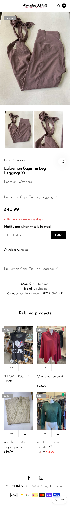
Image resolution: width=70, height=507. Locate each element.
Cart (64, 6)
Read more (25, 367)
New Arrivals (32, 293)
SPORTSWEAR (52, 293)
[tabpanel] (35, 58)
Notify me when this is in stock (27, 227)
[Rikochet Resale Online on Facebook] (29, 478)
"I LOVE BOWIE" (16, 376)
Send (58, 235)
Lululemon (40, 288)
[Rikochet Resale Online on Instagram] (41, 478)
